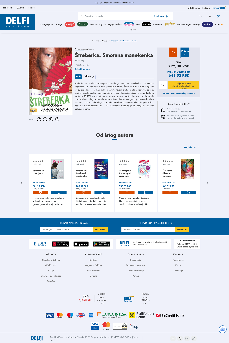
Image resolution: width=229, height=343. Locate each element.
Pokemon (157, 24)
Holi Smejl (79, 60)
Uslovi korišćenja (136, 270)
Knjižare (93, 259)
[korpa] (59, 192)
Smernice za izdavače (51, 275)
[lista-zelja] (40, 192)
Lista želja (178, 270)
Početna (95, 40)
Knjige (59, 24)
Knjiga (104, 40)
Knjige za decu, (81, 49)
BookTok (207, 24)
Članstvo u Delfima (51, 259)
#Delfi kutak (51, 265)
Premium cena (175, 71)
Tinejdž (91, 49)
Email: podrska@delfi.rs (187, 246)
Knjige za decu (115, 24)
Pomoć (136, 275)
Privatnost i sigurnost (135, 265)
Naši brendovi (93, 270)
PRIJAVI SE (182, 229)
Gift (138, 24)
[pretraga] (81, 16)
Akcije (51, 270)
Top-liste (132, 29)
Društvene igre (184, 24)
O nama (93, 275)
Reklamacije (135, 259)
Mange (196, 24)
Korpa (178, 265)
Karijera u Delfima (93, 265)
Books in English (98, 24)
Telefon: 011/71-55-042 (187, 244)
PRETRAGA (100, 229)
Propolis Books (82, 64)
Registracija (178, 259)
